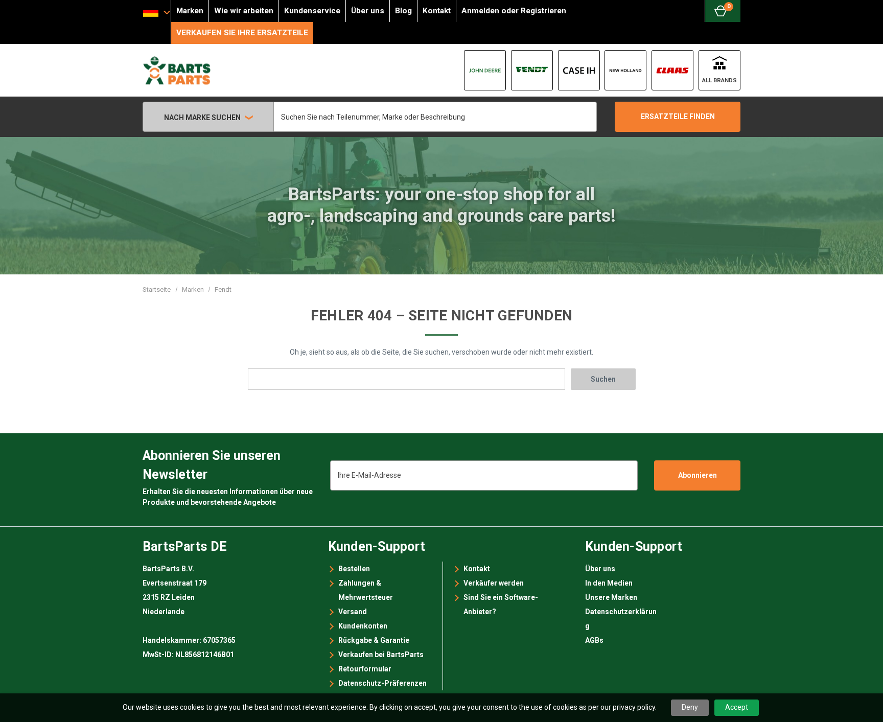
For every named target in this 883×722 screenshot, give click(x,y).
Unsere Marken (611, 597)
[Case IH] (579, 70)
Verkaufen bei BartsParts (381, 654)
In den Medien (609, 583)
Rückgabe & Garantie (373, 640)
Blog (403, 10)
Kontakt (437, 10)
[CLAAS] (672, 70)
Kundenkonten (362, 626)
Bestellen (354, 569)
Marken (189, 10)
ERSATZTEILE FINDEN (678, 116)
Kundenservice (312, 10)
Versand (352, 612)
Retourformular (364, 669)
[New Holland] (625, 70)
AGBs (594, 640)
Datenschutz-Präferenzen (382, 683)
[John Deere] (484, 70)
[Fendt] (532, 70)
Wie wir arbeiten (243, 10)
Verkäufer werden (493, 583)
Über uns (367, 10)
